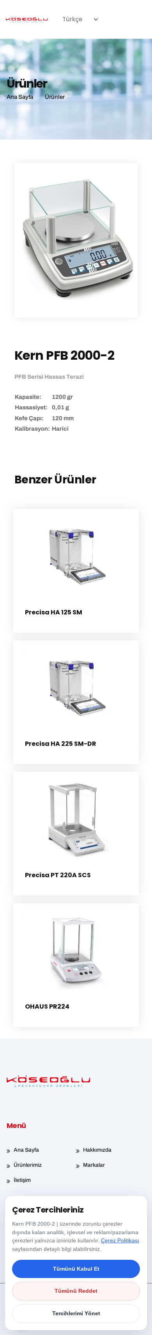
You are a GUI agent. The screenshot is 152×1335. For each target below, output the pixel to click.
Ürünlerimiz (28, 1165)
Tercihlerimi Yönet (76, 1313)
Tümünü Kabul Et (76, 1269)
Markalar (94, 1165)
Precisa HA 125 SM (53, 612)
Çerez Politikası (120, 1240)
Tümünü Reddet (76, 1291)
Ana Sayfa (26, 1150)
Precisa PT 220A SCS (58, 875)
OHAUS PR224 (47, 1006)
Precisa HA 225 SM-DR (60, 743)
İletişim (22, 1180)
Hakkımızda (97, 1150)
